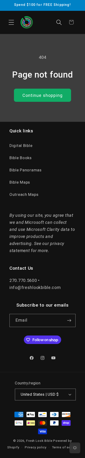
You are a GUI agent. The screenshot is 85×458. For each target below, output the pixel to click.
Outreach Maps (23, 194)
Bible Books (20, 157)
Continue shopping (42, 95)
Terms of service (65, 447)
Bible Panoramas (25, 170)
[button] (11, 22)
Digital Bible (20, 145)
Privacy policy (36, 447)
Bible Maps (19, 182)
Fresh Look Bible (39, 440)
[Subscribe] (69, 320)
